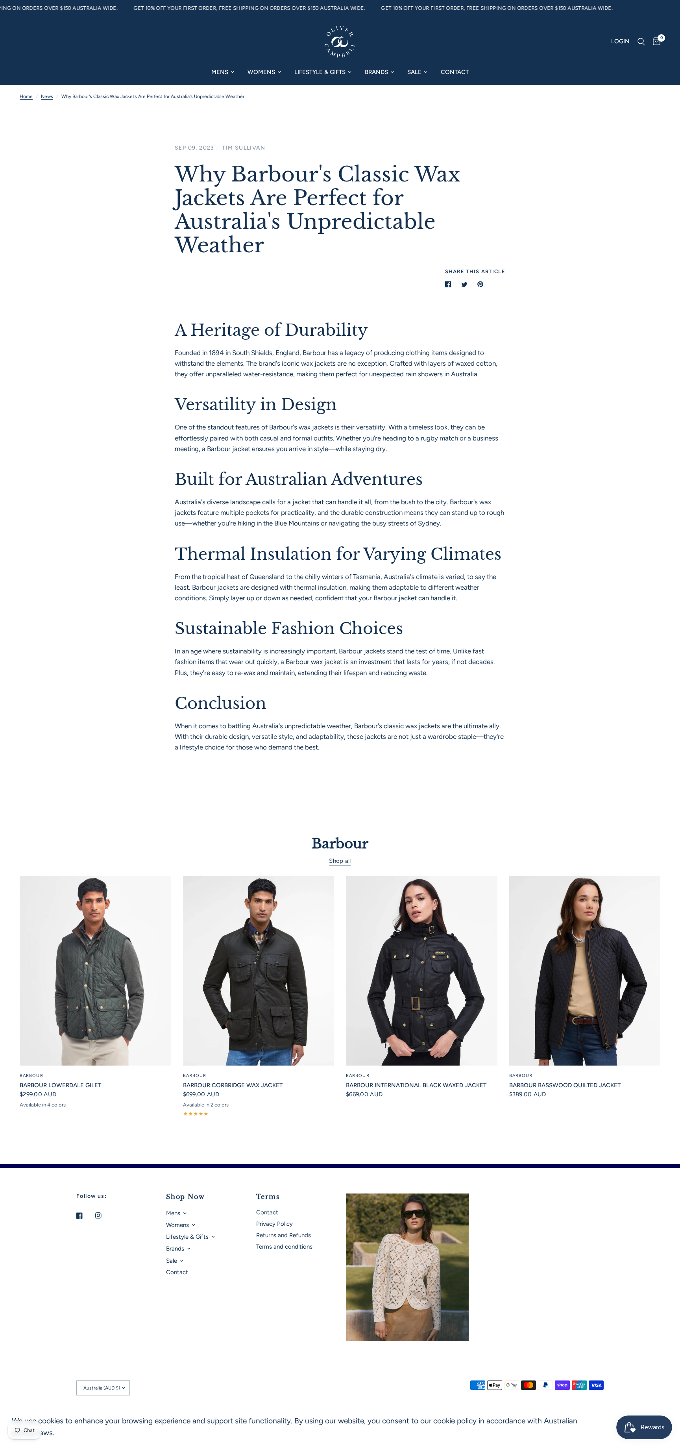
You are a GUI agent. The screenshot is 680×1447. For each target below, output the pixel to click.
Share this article (475, 271)
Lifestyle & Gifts (320, 72)
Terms (268, 1196)
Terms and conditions (284, 1246)
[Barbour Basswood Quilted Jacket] (585, 971)
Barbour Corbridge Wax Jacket (233, 1085)
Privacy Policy (274, 1223)
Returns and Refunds (283, 1235)
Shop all (340, 861)
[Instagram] (104, 1215)
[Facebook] (85, 1215)
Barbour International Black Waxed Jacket (416, 1085)
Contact (455, 72)
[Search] (641, 41)
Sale (414, 72)
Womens (261, 72)
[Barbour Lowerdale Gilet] (95, 971)
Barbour (31, 1075)
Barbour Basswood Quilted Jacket (565, 1085)
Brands (376, 72)
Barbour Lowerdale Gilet (60, 1085)
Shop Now (185, 1196)
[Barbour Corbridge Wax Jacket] (258, 971)
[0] (654, 41)
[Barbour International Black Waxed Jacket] (421, 971)
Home (26, 96)
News (47, 96)
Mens (219, 72)
